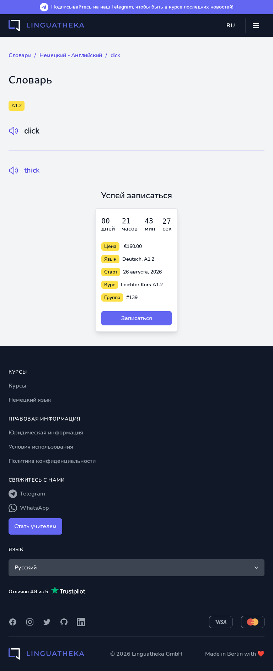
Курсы (17, 386)
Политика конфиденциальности (52, 461)
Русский (26, 568)
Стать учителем (35, 526)
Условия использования (41, 447)
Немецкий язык (30, 400)
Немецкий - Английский (70, 55)
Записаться (136, 318)
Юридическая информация (46, 433)
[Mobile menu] (255, 25)
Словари (20, 55)
